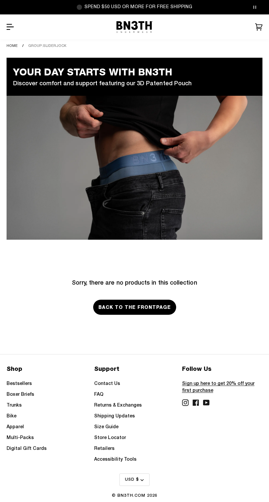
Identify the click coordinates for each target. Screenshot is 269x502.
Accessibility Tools (115, 459)
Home (12, 46)
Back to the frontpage (134, 307)
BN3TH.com (131, 495)
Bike (11, 416)
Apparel (15, 427)
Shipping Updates (114, 416)
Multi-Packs (20, 438)
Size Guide (106, 427)
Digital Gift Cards (27, 449)
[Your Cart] (258, 26)
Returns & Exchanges (118, 405)
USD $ (132, 479)
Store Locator (110, 438)
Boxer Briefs (20, 394)
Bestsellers (19, 384)
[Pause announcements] (255, 7)
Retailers (104, 449)
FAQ (98, 394)
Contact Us (107, 384)
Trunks (14, 405)
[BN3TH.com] (134, 27)
